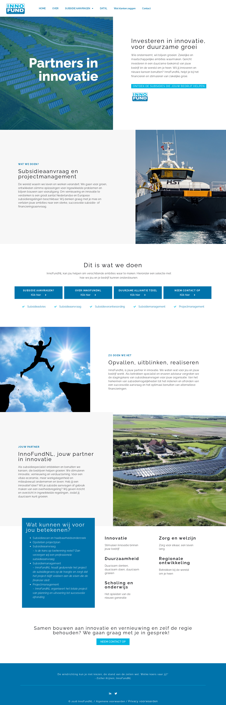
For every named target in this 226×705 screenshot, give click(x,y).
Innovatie (116, 538)
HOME (42, 8)
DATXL (103, 8)
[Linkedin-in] (110, 693)
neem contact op (187, 290)
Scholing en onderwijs (119, 584)
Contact (146, 8)
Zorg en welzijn (177, 538)
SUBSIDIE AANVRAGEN (77, 8)
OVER (55, 8)
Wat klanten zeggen (125, 8)
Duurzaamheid (122, 558)
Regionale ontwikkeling (174, 560)
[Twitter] (115, 693)
